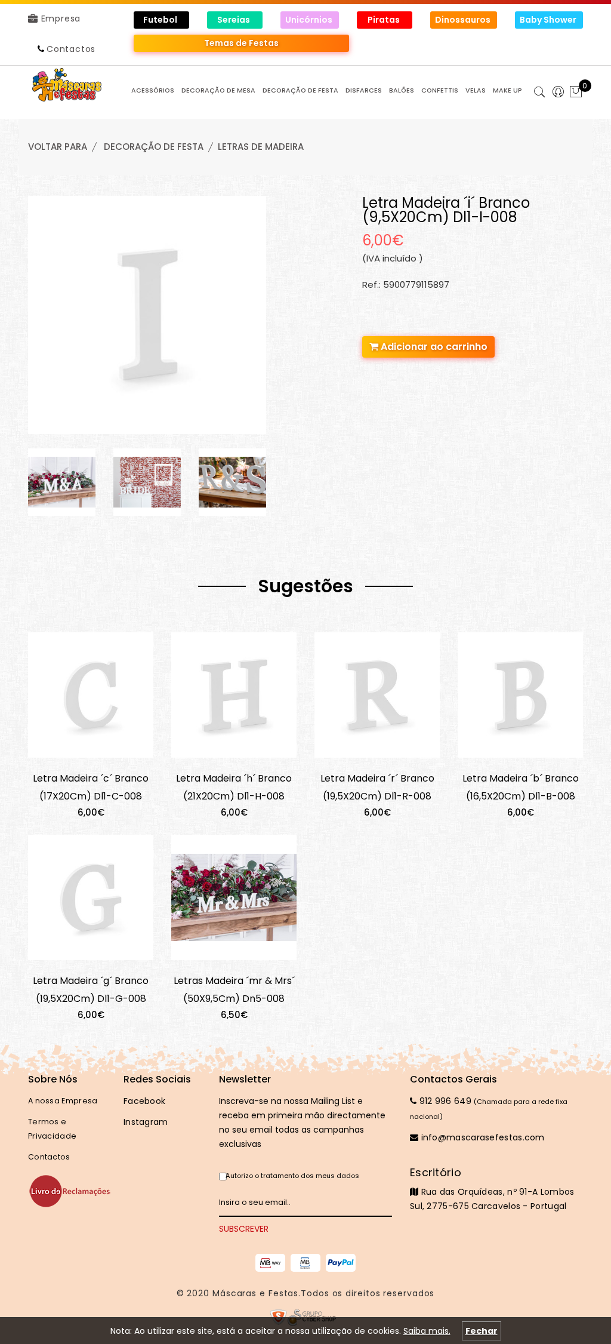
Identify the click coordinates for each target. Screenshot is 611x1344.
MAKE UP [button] (507, 90)
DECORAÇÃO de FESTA (153, 146)
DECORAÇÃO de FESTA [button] (300, 90)
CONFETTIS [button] (439, 90)
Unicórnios (309, 20)
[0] (576, 93)
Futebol (161, 20)
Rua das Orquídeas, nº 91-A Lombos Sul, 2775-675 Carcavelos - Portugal (492, 1188)
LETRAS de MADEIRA (261, 146)
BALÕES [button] (401, 90)
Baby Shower (549, 20)
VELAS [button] (475, 90)
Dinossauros (463, 20)
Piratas (385, 20)
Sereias (234, 20)
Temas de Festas (241, 43)
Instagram (146, 1122)
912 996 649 (443, 1101)
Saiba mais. (426, 1331)
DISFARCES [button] (363, 90)
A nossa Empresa (63, 1101)
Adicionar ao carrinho (432, 346)
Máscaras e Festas (255, 1293)
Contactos (71, 49)
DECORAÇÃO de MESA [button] (218, 90)
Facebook (144, 1101)
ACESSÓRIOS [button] (152, 90)
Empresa (59, 18)
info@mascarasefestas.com (481, 1137)
